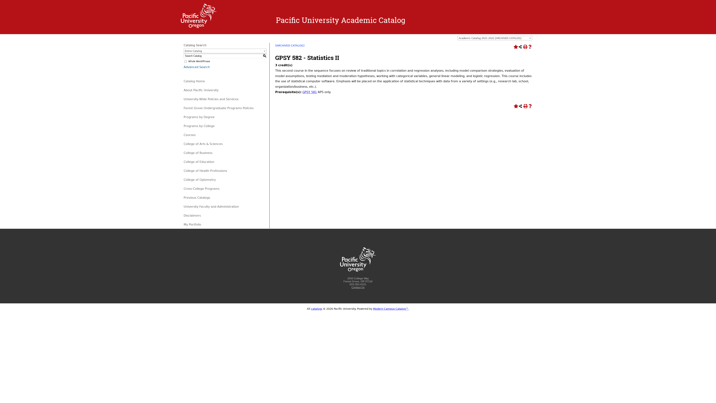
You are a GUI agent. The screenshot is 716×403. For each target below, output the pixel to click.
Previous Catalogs (197, 197)
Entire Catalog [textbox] (193, 51)
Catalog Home (194, 81)
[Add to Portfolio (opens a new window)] (515, 47)
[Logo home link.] (199, 27)
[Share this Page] (520, 47)
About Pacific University (201, 90)
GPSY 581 (309, 92)
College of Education (199, 162)
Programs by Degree (199, 117)
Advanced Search (197, 67)
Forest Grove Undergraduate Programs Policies (219, 108)
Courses (190, 135)
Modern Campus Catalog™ (390, 308)
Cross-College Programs (201, 188)
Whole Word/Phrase (199, 61)
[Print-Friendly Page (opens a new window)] (525, 47)
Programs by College (199, 126)
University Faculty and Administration (211, 206)
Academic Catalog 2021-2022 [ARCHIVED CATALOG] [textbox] (490, 38)
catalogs (316, 308)
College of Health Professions (205, 171)
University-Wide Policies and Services (211, 99)
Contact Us (358, 287)
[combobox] (495, 38)
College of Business (198, 153)
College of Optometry (200, 180)
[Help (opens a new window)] (530, 47)
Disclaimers (192, 215)
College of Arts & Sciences (203, 144)
